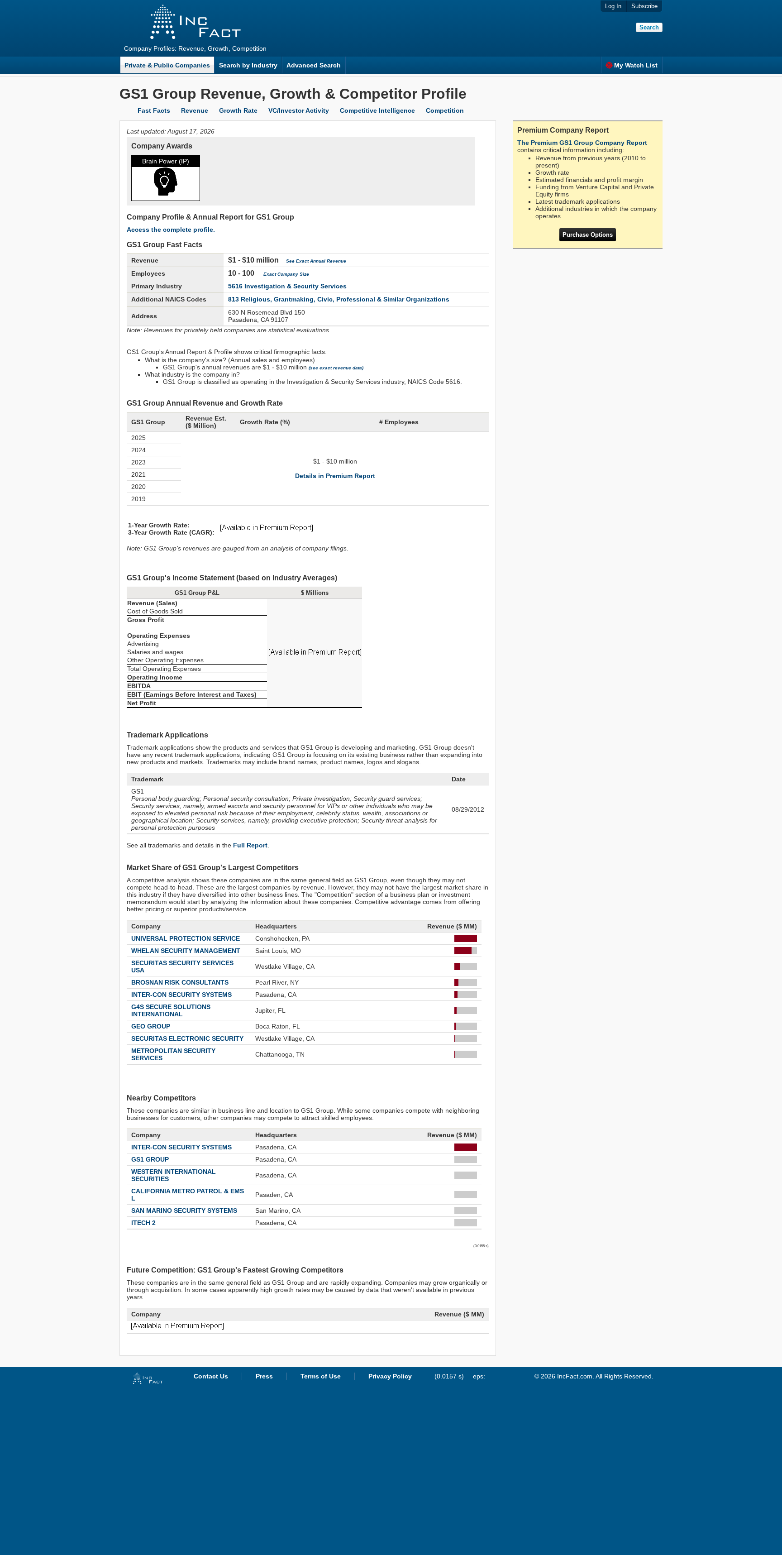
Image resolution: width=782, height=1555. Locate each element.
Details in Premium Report (335, 475)
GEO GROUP (150, 1026)
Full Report (250, 845)
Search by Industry (248, 65)
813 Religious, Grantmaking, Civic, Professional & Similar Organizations (338, 299)
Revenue (194, 110)
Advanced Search (313, 65)
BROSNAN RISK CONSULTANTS (180, 982)
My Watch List (636, 65)
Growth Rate (238, 110)
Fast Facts (154, 110)
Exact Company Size (286, 274)
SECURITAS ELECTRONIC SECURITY (187, 1038)
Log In (613, 6)
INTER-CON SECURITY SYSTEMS (181, 994)
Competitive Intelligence (377, 110)
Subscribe (644, 6)
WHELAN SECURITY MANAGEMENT (185, 950)
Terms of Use (320, 1376)
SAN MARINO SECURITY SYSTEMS (184, 1210)
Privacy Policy (390, 1376)
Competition (445, 110)
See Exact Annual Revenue (316, 260)
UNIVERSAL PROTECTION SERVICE (185, 938)
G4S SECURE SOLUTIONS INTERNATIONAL (170, 1010)
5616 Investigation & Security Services (287, 286)
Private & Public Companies (167, 65)
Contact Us (211, 1376)
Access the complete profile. (171, 229)
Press (264, 1376)
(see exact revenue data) (336, 367)
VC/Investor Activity (298, 110)
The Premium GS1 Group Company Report (582, 142)
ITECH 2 (143, 1222)
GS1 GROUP (150, 1159)
